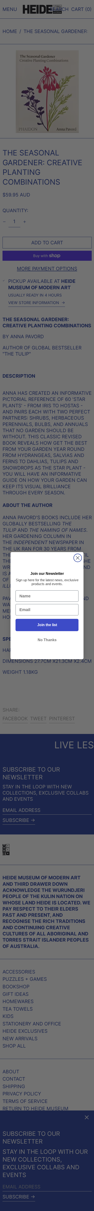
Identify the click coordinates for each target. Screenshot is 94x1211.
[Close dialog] (78, 558)
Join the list (47, 625)
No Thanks (47, 640)
